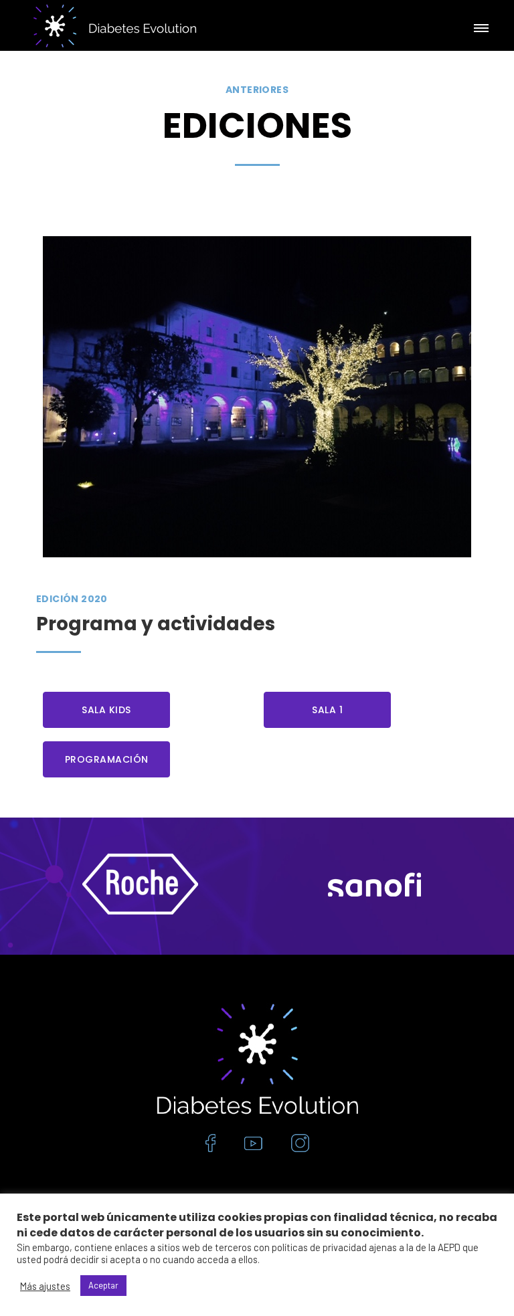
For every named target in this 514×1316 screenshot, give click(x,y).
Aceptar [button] (103, 1285)
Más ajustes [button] (45, 1286)
